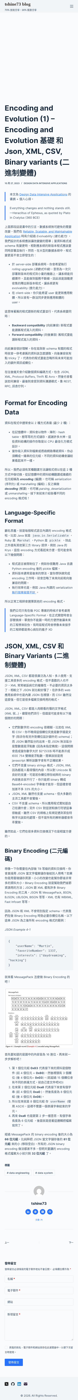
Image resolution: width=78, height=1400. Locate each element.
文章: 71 (38, 1220)
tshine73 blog (18, 4)
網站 (10, 1302)
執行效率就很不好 (24, 592)
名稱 (11, 1279)
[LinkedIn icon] (28, 1211)
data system (44, 1172)
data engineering (18, 1172)
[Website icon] (35, 1211)
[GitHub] (13, 1384)
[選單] (71, 6)
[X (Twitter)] (6, 1384)
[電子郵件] (25, 1384)
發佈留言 (13, 1362)
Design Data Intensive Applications (45, 183)
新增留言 (13, 1314)
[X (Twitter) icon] (42, 1211)
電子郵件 (13, 1290)
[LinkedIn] (19, 1384)
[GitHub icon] (50, 1211)
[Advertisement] (39, 53)
